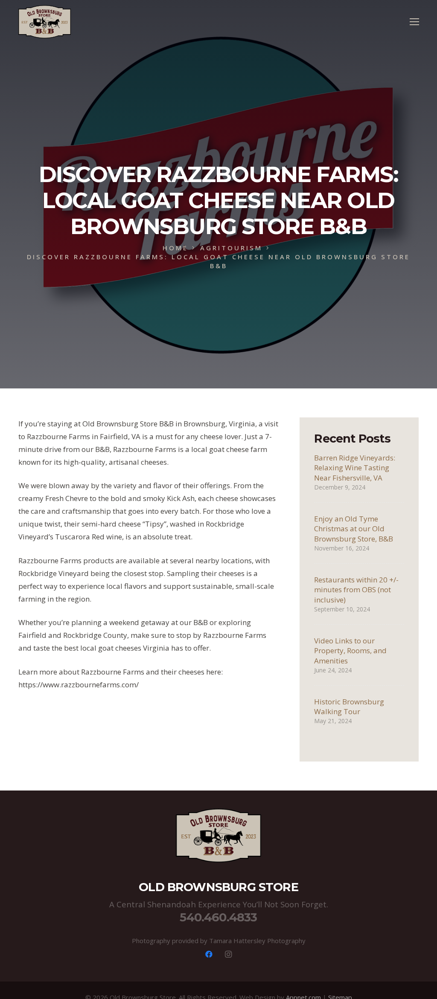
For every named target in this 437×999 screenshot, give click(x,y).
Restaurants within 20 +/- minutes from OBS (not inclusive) (356, 590)
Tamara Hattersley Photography (257, 940)
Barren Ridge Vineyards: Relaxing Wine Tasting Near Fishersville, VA (354, 468)
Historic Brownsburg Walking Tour (349, 707)
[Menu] (414, 21)
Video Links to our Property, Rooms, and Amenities (350, 651)
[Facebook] (209, 954)
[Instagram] (228, 954)
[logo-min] (44, 21)
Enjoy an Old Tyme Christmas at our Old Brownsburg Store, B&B (353, 529)
